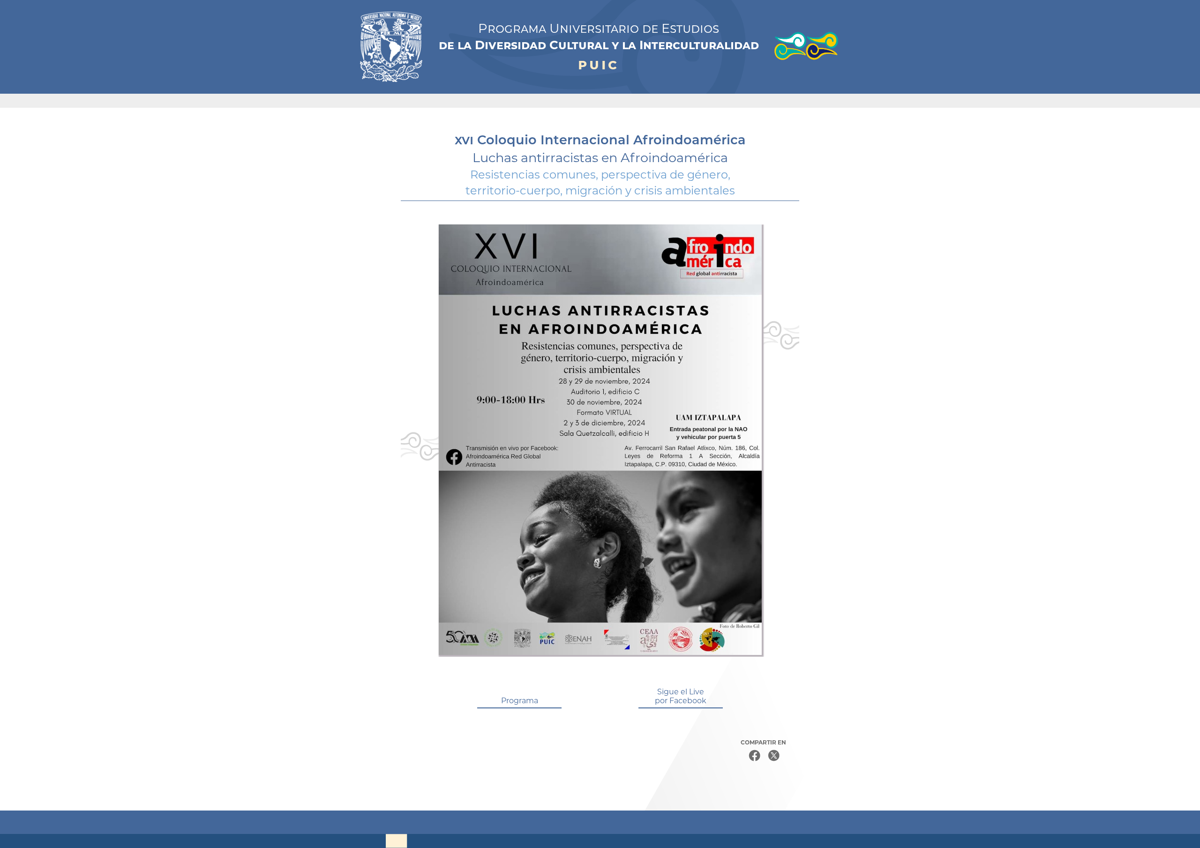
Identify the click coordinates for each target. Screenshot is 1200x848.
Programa (519, 700)
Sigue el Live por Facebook (680, 696)
